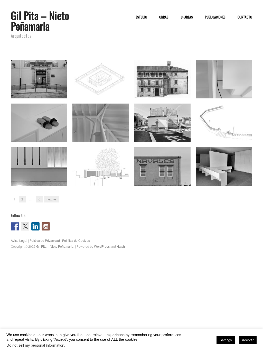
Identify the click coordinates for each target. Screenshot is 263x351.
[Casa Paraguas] (100, 122)
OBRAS (163, 17)
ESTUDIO (141, 17)
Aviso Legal (19, 240)
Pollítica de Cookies (76, 240)
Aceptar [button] (247, 339)
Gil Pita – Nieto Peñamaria (40, 21)
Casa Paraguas (115, 137)
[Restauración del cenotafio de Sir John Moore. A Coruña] (100, 78)
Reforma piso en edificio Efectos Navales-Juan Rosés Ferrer (163, 175)
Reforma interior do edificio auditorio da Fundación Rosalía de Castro (40, 175)
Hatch (121, 246)
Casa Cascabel (238, 93)
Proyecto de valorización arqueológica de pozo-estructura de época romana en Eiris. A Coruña (102, 173)
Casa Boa (57, 137)
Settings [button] (226, 339)
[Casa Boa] (39, 122)
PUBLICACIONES (215, 17)
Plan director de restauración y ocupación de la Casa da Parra (164, 88)
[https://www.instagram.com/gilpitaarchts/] (46, 226)
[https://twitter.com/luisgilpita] (25, 226)
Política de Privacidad (45, 240)
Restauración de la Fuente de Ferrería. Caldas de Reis (164, 135)
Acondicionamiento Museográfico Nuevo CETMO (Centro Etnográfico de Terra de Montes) (226, 173)
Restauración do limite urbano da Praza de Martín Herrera (227, 135)
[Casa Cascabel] (224, 78)
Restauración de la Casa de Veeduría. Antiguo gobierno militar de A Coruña (40, 88)
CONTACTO (245, 17)
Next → (51, 199)
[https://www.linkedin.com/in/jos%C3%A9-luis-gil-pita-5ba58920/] (35, 226)
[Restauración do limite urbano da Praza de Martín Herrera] (224, 122)
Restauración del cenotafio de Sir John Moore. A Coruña (103, 91)
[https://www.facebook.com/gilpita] (15, 226)
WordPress (102, 246)
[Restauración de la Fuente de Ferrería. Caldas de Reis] (162, 122)
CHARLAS (187, 17)
